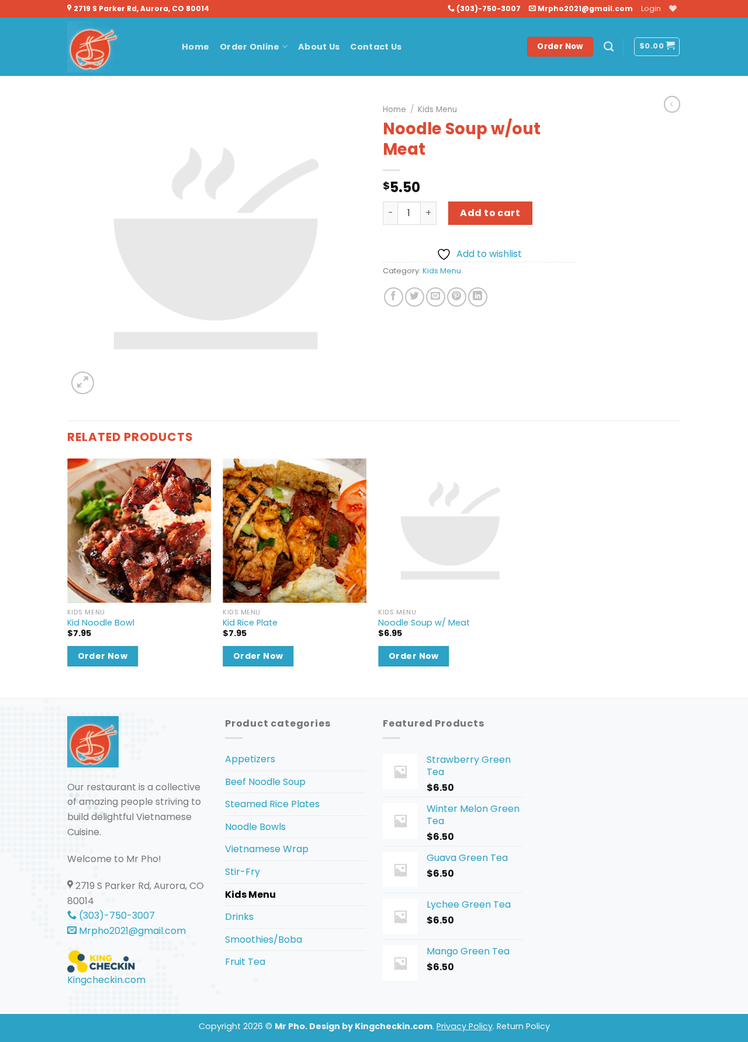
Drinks (239, 916)
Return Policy (523, 1026)
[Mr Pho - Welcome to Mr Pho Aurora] (115, 46)
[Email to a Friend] (435, 297)
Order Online (249, 47)
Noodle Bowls (255, 826)
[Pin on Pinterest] (456, 297)
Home (195, 47)
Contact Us (375, 47)
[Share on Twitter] (414, 297)
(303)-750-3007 (488, 8)
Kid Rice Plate (250, 622)
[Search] (609, 47)
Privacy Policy (465, 1026)
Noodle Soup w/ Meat (424, 622)
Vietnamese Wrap (267, 849)
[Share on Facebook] (393, 297)
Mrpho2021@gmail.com (584, 8)
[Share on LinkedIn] (477, 297)
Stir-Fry (242, 871)
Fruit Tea (245, 961)
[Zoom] (82, 382)
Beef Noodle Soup (265, 782)
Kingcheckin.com (106, 980)
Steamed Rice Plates (272, 804)
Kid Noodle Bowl (100, 622)
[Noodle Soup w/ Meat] (450, 531)
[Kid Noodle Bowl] (139, 531)
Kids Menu (437, 109)
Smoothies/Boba (263, 939)
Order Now (103, 656)
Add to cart (490, 213)
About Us (319, 47)
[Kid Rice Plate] (295, 531)
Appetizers (250, 759)
